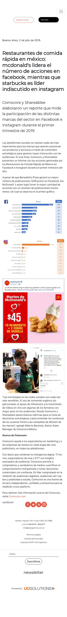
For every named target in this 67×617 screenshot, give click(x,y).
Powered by (17, 588)
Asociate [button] (44, 19)
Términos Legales (33, 535)
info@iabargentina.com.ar (33, 528)
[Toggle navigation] (61, 11)
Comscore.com (17, 496)
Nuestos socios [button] (22, 20)
